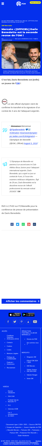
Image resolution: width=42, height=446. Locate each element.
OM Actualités (10, 20)
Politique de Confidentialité (11, 358)
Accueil (3, 20)
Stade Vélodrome (23, 435)
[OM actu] (21, 2)
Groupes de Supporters (14, 427)
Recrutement (11, 368)
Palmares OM (25, 430)
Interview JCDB (13, 409)
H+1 (9, 405)
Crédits (9, 350)
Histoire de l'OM (32, 339)
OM (18, 83)
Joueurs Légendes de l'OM (32, 427)
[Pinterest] (22, 324)
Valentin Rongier (32, 375)
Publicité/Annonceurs (22, 442)
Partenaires (36, 430)
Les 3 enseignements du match (13, 414)
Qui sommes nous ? (33, 343)
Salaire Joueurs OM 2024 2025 (32, 370)
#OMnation (14, 133)
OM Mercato (18, 20)
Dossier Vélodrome (11, 392)
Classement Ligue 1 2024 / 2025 (16, 424)
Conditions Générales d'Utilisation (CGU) (13, 337)
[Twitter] (15, 324)
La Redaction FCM (9, 38)
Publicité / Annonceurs (11, 363)
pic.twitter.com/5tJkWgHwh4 (22, 136)
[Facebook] (8, 324)
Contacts (10, 342)
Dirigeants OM (31, 357)
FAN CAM (11, 396)
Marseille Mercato (13, 430)
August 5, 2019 (30, 143)
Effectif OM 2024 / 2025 (32, 361)
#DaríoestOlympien (28, 133)
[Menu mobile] (3, 3)
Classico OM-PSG (35, 424)
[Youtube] (35, 324)
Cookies (9, 346)
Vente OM (30, 378)
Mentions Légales (12, 353)
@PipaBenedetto (17, 129)
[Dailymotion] (28, 324)
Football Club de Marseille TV (13, 400)
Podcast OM (14, 433)
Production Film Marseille (28, 433)
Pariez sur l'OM (35, 2)
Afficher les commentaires (22, 301)
